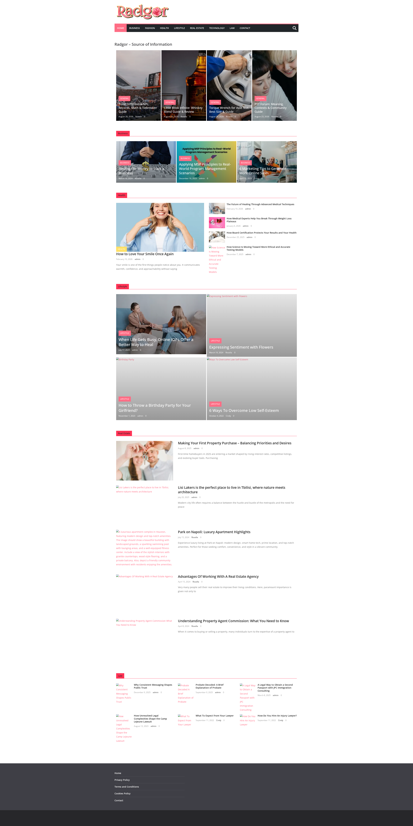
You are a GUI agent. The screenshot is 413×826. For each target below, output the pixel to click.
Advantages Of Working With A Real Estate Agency (218, 576)
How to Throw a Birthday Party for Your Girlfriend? (155, 408)
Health (164, 28)
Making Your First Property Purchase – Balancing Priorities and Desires (234, 443)
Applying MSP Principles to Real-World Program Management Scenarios (205, 168)
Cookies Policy (123, 793)
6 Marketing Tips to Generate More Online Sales (262, 170)
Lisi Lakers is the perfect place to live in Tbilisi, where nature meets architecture (231, 489)
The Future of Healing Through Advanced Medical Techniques (260, 204)
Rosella (138, 116)
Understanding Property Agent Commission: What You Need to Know (233, 621)
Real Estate (197, 28)
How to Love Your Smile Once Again (145, 254)
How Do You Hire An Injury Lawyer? (277, 715)
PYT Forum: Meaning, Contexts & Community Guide (271, 108)
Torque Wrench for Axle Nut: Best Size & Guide (229, 109)
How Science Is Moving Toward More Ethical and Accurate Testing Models (258, 248)
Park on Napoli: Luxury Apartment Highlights (214, 532)
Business (134, 28)
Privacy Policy (122, 779)
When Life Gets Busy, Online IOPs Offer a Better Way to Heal (156, 342)
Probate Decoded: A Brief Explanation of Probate (209, 686)
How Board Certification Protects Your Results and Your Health (262, 232)
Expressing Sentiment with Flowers (241, 347)
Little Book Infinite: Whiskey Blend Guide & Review (183, 109)
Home (120, 28)
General (124, 98)
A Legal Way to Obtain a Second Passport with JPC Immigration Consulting (275, 687)
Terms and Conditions (127, 786)
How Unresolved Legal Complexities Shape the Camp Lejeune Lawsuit (150, 718)
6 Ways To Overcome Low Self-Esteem (244, 410)
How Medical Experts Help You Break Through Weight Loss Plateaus (259, 220)
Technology (217, 28)
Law (232, 28)
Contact (245, 28)
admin (202, 178)
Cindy (256, 178)
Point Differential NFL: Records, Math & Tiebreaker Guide (138, 108)
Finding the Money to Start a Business (141, 170)
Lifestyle (179, 28)
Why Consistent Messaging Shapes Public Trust (153, 686)
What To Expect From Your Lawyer (215, 715)
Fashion (150, 28)
